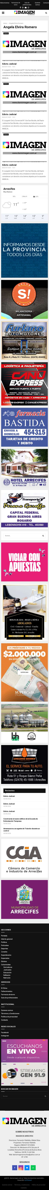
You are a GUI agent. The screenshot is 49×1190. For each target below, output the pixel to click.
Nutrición (6, 978)
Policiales (5, 945)
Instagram (5, 1036)
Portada (4, 936)
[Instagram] (20, 1167)
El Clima (4, 988)
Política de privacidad (9, 1017)
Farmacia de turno (8, 994)
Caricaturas (7, 967)
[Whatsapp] (33, 1167)
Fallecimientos (4, 3)
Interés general (7, 939)
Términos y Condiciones (10, 1013)
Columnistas (6, 965)
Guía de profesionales (27, 4)
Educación (7, 972)
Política (4, 942)
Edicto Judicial (9, 64)
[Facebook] (14, 1167)
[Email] (27, 1167)
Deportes (4, 948)
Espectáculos (6, 955)
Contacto (46, 3)
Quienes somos (37, 4)
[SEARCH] (43, 535)
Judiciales (7, 970)
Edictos (6, 33)
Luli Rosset (28, 1180)
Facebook (5, 1032)
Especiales (5, 958)
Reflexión (6, 975)
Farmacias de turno (15, 4)
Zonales (4, 952)
